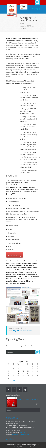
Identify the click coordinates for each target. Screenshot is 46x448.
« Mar (13, 380)
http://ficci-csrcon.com (22, 330)
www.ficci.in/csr (24, 435)
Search (37, 2)
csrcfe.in (15, 435)
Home (22, 24)
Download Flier (14, 256)
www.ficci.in (10, 439)
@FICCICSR (23, 432)
